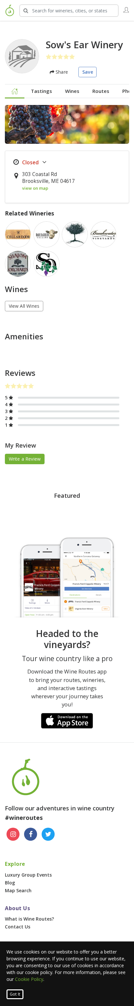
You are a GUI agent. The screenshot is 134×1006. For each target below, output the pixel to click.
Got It (15, 994)
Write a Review (25, 459)
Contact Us (17, 927)
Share (61, 72)
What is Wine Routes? (29, 919)
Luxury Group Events (28, 875)
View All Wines (24, 306)
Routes (100, 91)
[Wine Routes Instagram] (13, 834)
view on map (35, 188)
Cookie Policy (29, 979)
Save (87, 72)
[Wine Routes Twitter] (48, 834)
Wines (72, 91)
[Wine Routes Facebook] (30, 834)
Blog (10, 883)
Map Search (18, 890)
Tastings (41, 91)
